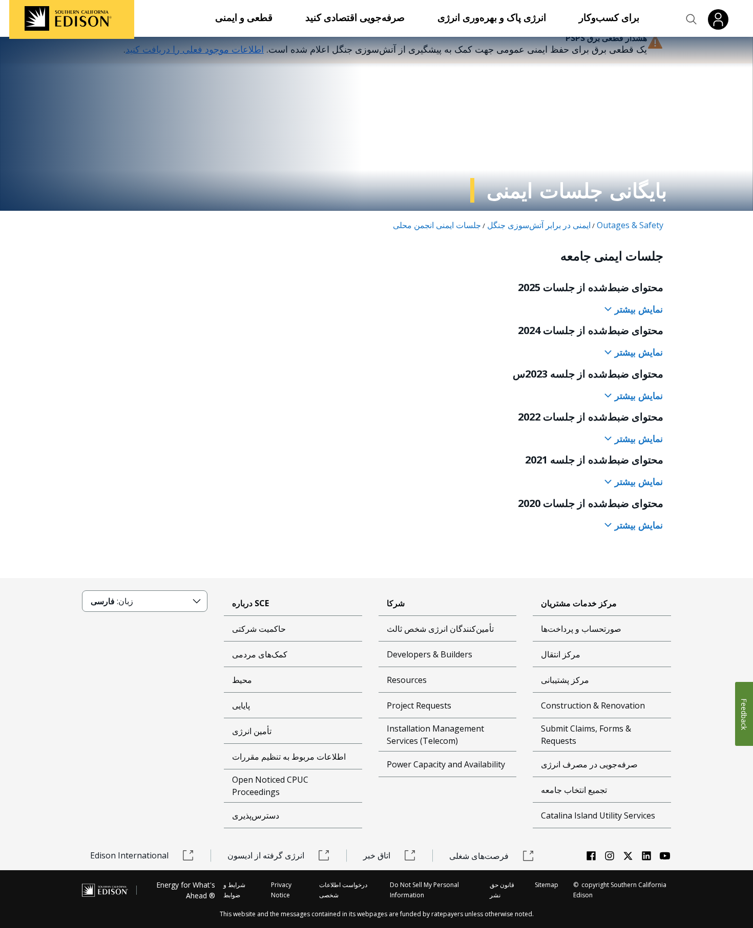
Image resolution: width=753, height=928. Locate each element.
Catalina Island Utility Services (598, 815)
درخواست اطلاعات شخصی (343, 889)
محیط (242, 680)
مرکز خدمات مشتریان (579, 603)
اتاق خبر (376, 855)
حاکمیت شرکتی (259, 628)
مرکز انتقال (560, 654)
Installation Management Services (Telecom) (435, 734)
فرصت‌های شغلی (479, 855)
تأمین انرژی (251, 731)
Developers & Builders (429, 654)
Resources (407, 680)
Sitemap (546, 884)
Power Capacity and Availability (446, 764)
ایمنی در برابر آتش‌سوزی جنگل (539, 225)
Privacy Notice (281, 889)
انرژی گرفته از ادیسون (265, 855)
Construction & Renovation (593, 705)
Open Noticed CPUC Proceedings (270, 786)
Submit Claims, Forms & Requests (586, 734)
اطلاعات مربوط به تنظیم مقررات (289, 756)
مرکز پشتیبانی (565, 680)
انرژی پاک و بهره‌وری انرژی (491, 17)
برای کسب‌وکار (609, 17)
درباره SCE (250, 603)
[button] (691, 19)
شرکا (396, 603)
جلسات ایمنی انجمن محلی (437, 225)
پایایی (241, 705)
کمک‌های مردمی (259, 654)
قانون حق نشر (502, 889)
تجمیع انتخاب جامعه (574, 790)
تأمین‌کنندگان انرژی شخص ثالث (440, 628)
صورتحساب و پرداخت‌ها (581, 628)
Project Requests (419, 705)
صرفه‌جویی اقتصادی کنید (355, 17)
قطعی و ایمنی (244, 17)
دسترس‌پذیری (255, 815)
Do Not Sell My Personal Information (424, 889)
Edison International (129, 855)
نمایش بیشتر (637, 309)
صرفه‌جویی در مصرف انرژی (589, 764)
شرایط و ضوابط (234, 889)
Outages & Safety (630, 225)
